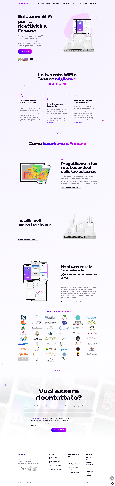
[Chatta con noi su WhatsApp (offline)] (112, 478)
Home (37, 3)
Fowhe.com (24, 482)
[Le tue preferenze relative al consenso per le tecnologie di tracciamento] (1, 364)
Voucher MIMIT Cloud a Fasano (72, 464)
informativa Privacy (39, 418)
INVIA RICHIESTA (59, 429)
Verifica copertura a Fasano (55, 466)
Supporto (56, 3)
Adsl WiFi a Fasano (73, 467)
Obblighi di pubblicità (89, 474)
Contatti (88, 459)
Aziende (48, 3)
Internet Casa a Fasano (53, 458)
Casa (42, 3)
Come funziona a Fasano (90, 468)
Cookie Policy (90, 482)
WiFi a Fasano (71, 469)
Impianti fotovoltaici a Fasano (73, 473)
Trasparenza (89, 471)
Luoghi (69, 456)
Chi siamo (88, 457)
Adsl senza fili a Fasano (72, 459)
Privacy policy (82, 482)
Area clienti (65, 3)
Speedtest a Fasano (55, 469)
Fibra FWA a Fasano (73, 454)
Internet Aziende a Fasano (54, 462)
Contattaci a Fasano (90, 3)
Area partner (89, 464)
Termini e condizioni (72, 482)
